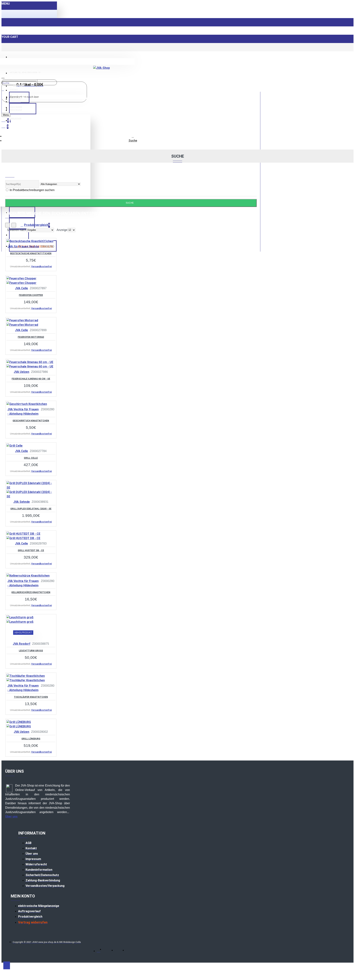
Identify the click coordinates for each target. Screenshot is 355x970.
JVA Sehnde (21, 502)
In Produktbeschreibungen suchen (32, 190)
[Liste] (13, 225)
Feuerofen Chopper (31, 295)
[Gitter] (7, 225)
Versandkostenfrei (41, 266)
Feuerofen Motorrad (31, 337)
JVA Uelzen (21, 372)
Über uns (11, 816)
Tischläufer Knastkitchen (31, 697)
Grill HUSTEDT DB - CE (31, 550)
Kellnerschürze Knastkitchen (30, 592)
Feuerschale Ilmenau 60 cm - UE (31, 378)
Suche (133, 140)
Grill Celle (31, 458)
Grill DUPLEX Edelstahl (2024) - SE (30, 508)
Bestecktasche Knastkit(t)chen (30, 253)
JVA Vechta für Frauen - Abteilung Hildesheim (23, 412)
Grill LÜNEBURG (30, 738)
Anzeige (62, 229)
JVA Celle (21, 288)
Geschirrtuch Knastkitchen (31, 420)
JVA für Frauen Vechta (23, 246)
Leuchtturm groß (31, 650)
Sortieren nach (16, 229)
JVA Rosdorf (21, 643)
